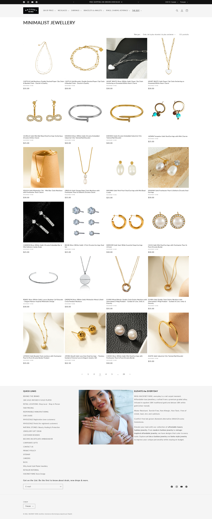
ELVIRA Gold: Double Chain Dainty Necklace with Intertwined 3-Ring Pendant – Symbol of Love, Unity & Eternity (167, 301)
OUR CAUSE (27, 416)
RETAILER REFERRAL (31, 470)
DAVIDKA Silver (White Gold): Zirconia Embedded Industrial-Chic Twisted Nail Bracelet (82, 137)
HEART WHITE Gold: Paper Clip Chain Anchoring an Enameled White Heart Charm (166, 82)
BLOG (25, 462)
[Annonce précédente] (73, 2)
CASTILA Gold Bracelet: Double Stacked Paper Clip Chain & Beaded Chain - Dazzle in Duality (84, 82)
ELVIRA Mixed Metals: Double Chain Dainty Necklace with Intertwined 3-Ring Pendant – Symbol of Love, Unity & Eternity (126, 301)
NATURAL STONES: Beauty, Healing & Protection (41, 427)
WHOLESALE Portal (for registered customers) (40, 423)
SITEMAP (26, 454)
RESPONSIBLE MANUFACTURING (36, 412)
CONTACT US (28, 447)
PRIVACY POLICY (29, 451)
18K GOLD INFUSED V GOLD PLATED (37, 400)
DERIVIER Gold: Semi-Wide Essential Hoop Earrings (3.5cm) (124, 246)
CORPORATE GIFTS (30, 443)
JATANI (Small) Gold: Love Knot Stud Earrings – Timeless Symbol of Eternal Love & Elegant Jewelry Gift (84, 357)
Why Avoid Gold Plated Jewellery (35, 466)
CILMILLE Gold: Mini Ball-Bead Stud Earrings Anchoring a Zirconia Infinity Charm (43, 137)
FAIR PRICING (28, 408)
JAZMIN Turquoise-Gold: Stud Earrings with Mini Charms (168, 136)
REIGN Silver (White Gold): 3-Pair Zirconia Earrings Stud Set (84, 246)
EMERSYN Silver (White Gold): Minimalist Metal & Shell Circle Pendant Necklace (84, 300)
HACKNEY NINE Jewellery (36, 514)
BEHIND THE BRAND (31, 396)
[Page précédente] (82, 374)
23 (124, 374)
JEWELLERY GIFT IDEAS (32, 431)
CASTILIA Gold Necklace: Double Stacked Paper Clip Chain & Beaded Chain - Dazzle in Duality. (43, 82)
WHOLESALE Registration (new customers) (39, 419)
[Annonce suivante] (138, 2)
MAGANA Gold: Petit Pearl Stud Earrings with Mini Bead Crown (126, 191)
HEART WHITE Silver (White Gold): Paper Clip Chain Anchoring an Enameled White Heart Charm (124, 82)
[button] (49, 10)
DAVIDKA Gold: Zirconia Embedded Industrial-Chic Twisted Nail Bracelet (124, 137)
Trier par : (137, 34)
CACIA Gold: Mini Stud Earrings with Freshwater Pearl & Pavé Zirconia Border (167, 246)
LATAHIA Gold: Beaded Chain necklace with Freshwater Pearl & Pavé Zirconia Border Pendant (42, 357)
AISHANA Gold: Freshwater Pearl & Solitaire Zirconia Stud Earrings (168, 191)
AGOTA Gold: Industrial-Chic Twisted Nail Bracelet (165, 356)
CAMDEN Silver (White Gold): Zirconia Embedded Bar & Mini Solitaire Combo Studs (42, 246)
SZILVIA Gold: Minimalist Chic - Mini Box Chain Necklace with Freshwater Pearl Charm (42, 191)
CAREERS (26, 458)
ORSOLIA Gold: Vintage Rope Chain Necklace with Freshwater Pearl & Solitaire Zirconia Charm (82, 191)
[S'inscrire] (60, 486)
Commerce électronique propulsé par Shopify (58, 514)
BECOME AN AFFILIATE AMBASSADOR (38, 439)
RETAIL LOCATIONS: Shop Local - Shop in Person (41, 404)
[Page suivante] (129, 374)
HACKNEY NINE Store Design (34, 474)
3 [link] (100, 374)
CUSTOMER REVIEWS (31, 435)
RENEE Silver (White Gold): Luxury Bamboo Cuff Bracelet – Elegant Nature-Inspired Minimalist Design (43, 300)
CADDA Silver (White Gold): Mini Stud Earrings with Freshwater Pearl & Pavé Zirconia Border (124, 357)
